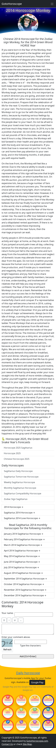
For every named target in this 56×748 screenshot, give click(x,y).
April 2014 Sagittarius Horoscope (21, 550)
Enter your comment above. (16, 637)
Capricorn (21, 724)
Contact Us (7, 744)
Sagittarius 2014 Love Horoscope (21, 518)
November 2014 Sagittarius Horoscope (24, 589)
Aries (8, 699)
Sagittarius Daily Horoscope (18, 471)
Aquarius (35, 724)
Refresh (7, 649)
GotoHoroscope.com (37, 740)
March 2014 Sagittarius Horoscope (22, 544)
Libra (35, 712)
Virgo (21, 712)
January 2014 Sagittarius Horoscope (22, 533)
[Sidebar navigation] (52, 4)
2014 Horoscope (12, 507)
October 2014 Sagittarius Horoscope (23, 584)
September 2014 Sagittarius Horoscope (24, 578)
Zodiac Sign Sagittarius (15, 499)
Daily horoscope (28, 673)
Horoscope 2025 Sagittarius (18, 447)
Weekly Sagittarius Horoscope (19, 482)
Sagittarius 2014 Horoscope (18, 512)
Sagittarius (8, 724)
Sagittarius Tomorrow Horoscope (21, 476)
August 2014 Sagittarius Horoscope (22, 572)
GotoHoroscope (12, 4)
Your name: (7, 613)
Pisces (48, 724)
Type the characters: (30, 645)
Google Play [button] (37, 682)
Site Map (27, 744)
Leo (8, 712)
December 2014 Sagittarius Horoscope (24, 595)
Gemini (35, 699)
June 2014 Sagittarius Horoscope (21, 561)
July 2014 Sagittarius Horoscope (20, 567)
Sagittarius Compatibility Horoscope (22, 493)
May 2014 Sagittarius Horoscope (20, 556)
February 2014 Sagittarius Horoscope (23, 539)
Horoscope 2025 (12, 453)
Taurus (21, 699)
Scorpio (48, 712)
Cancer (48, 699)
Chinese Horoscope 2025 (16, 458)
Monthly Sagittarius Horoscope (20, 487)
